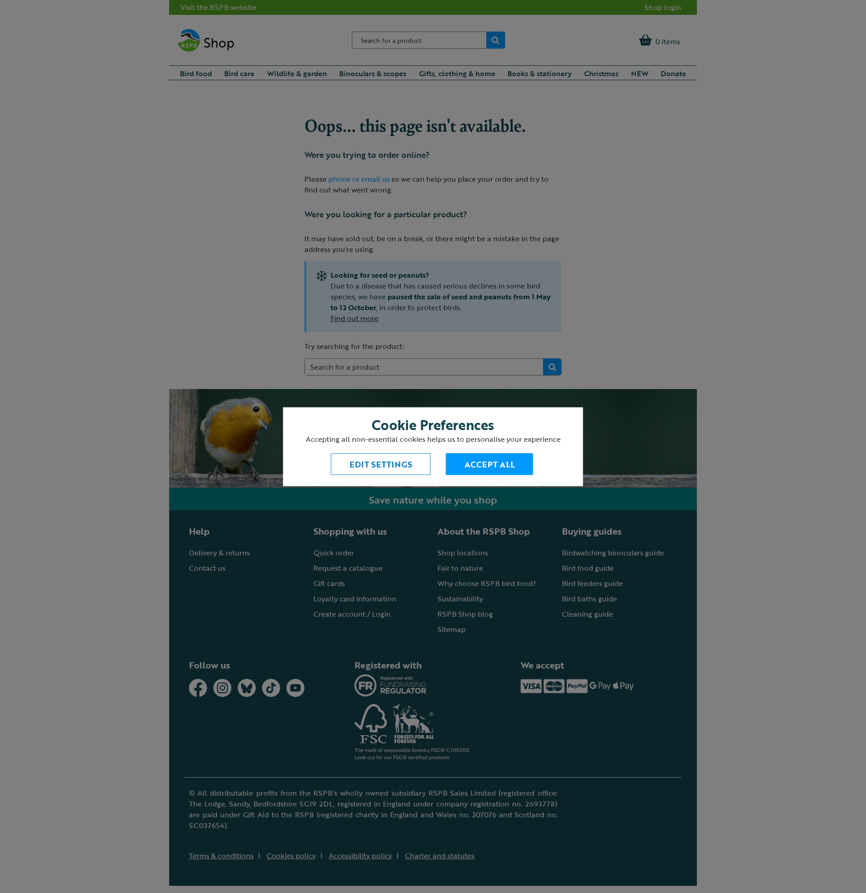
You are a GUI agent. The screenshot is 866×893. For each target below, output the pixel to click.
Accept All (490, 464)
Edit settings (381, 464)
